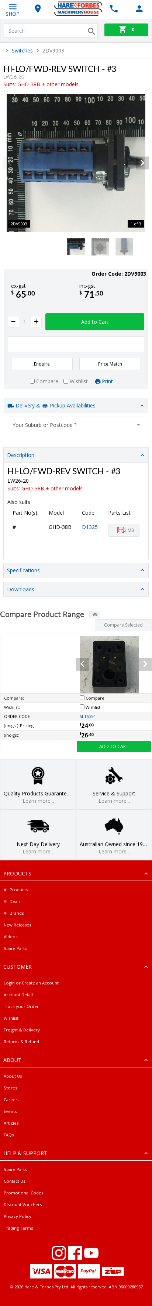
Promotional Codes (23, 1193)
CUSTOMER (17, 966)
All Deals (12, 901)
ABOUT (12, 1059)
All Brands (14, 913)
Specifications (23, 570)
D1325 (90, 526)
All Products (16, 889)
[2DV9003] (76, 163)
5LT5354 (88, 716)
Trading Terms (18, 1228)
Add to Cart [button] (94, 321)
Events (10, 1111)
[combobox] (76, 425)
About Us (13, 1076)
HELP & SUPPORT (25, 1153)
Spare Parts (15, 948)
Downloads (20, 589)
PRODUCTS (17, 873)
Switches (22, 50)
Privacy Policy (17, 1216)
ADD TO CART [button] (113, 746)
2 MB (129, 530)
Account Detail (18, 994)
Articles (11, 1123)
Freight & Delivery (22, 1030)
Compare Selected (123, 625)
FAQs (9, 1135)
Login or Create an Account (31, 983)
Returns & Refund (21, 1041)
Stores (10, 1088)
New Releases (17, 925)
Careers (11, 1099)
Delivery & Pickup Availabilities (55, 405)
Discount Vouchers (23, 1204)
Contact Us (14, 1181)
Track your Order (21, 1006)
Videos (10, 936)
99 (94, 614)
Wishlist (11, 1018)
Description (20, 454)
